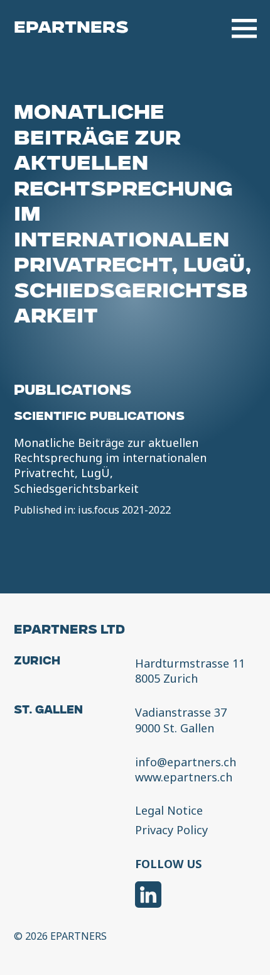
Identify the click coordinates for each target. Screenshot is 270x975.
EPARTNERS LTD (69, 631)
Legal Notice (169, 811)
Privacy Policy (171, 830)
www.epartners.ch (183, 777)
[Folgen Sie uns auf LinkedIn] (148, 896)
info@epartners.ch (185, 761)
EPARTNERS (71, 28)
